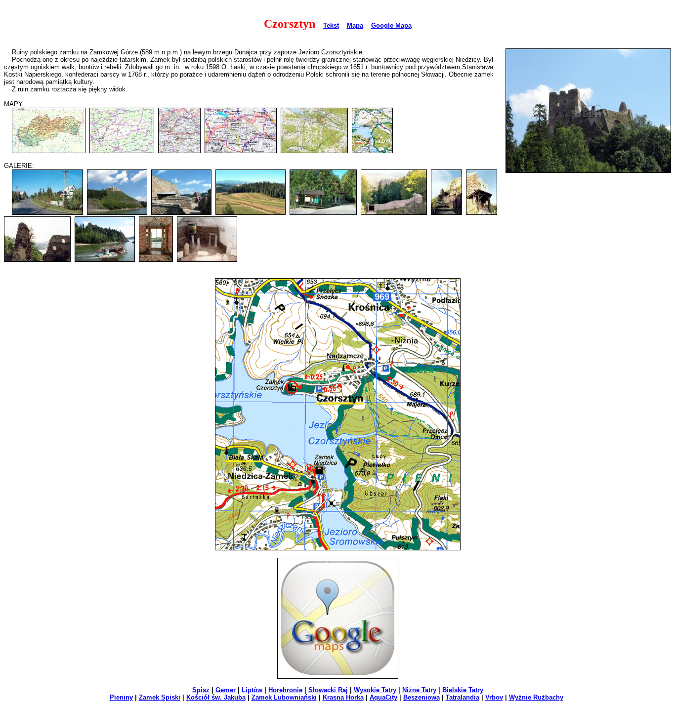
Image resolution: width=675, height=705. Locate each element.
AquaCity (383, 697)
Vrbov (494, 697)
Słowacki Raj (328, 690)
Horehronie (285, 690)
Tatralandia (462, 697)
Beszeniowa (421, 697)
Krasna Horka (343, 697)
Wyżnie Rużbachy (536, 697)
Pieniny (121, 697)
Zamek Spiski (159, 697)
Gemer (225, 690)
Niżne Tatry (419, 690)
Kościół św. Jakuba (216, 697)
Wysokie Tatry (375, 690)
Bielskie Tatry (462, 690)
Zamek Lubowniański (284, 697)
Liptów (252, 690)
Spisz (201, 690)
